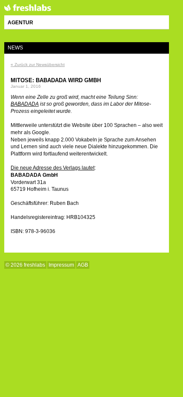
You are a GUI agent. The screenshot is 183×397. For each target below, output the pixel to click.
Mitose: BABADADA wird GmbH (56, 80)
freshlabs (27, 8)
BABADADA (25, 104)
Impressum (61, 265)
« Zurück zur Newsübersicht (38, 64)
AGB (82, 265)
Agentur (20, 23)
